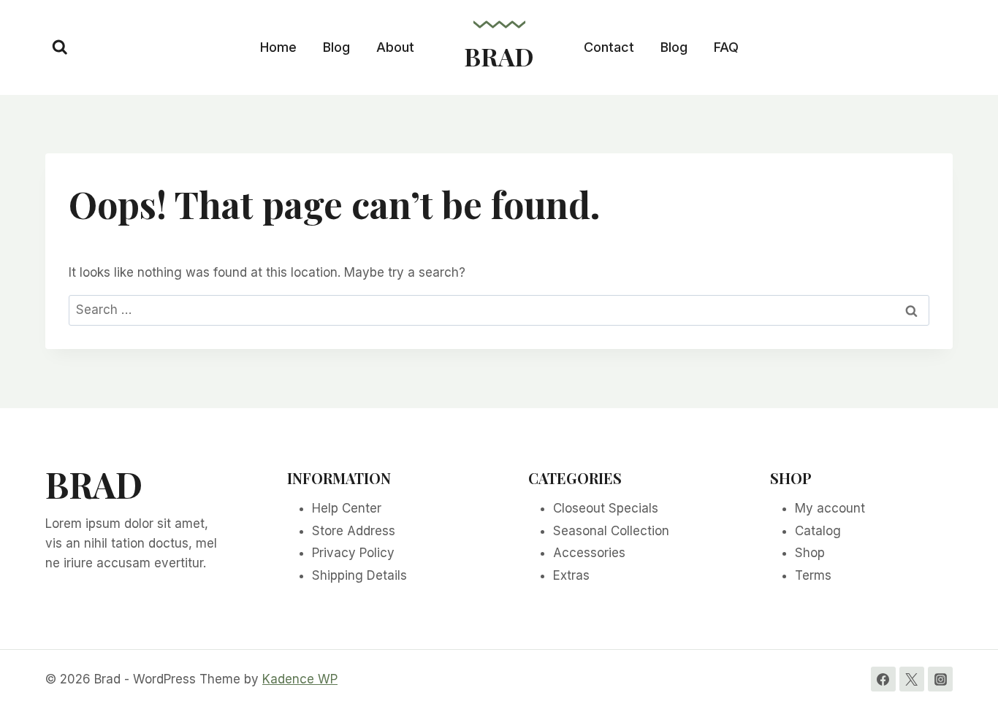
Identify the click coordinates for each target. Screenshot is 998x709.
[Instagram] (940, 679)
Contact (609, 47)
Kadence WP (300, 679)
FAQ (726, 47)
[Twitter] (911, 679)
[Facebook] (883, 679)
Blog (336, 47)
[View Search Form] (60, 47)
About (395, 47)
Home (278, 47)
